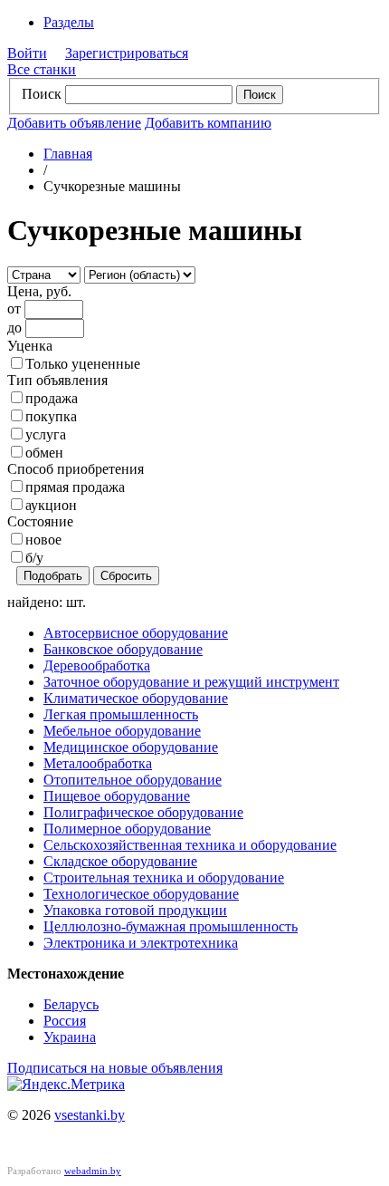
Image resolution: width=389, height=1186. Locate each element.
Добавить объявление (74, 122)
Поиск (42, 93)
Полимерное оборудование (127, 828)
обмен (44, 452)
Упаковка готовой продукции (135, 910)
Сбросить (126, 576)
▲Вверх (342, 584)
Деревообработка (96, 665)
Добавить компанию (208, 122)
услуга (45, 434)
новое (43, 539)
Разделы (68, 22)
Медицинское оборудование (130, 747)
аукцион (51, 505)
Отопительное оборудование (132, 779)
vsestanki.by (89, 1115)
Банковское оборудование (123, 649)
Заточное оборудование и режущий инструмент (191, 681)
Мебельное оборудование (122, 730)
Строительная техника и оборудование (163, 877)
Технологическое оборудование (141, 894)
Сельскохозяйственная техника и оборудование (190, 845)
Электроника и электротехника (140, 942)
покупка (51, 416)
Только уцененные (82, 363)
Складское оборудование (120, 861)
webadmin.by (92, 1170)
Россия (64, 1020)
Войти (27, 53)
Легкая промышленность (120, 714)
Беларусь (71, 1004)
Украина (69, 1037)
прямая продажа (75, 487)
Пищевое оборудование (116, 796)
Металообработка (97, 763)
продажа (51, 398)
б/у (34, 557)
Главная (67, 153)
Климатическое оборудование (135, 698)
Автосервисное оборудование (135, 633)
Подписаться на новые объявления (115, 1067)
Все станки (41, 69)
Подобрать (53, 576)
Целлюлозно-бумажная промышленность (170, 926)
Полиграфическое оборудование (143, 812)
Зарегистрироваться (126, 53)
